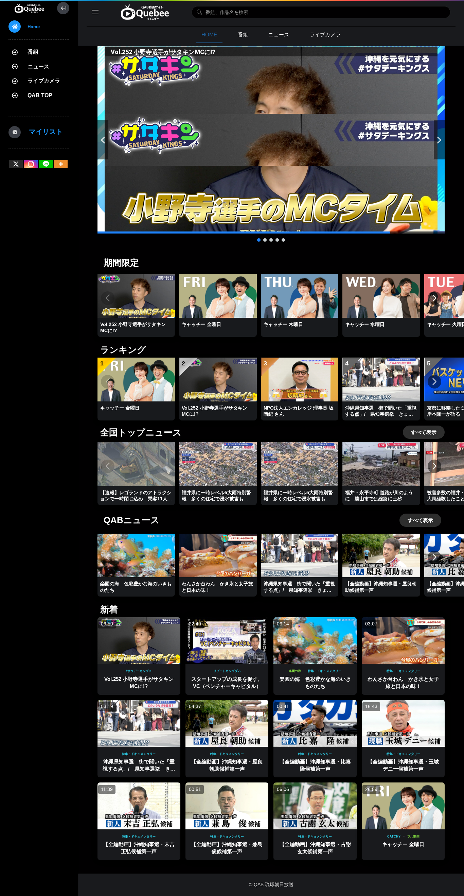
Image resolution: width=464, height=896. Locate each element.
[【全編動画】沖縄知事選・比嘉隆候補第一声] (314, 723)
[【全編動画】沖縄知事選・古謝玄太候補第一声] (314, 805)
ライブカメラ (44, 81)
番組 (33, 52)
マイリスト (42, 131)
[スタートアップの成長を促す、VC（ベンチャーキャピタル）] (226, 640)
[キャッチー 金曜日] (403, 805)
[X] (16, 164)
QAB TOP (40, 95)
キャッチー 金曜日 (403, 844)
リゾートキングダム (227, 671)
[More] (61, 164)
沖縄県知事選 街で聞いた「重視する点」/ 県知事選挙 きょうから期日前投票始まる (139, 768)
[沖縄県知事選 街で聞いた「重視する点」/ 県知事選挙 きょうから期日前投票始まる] (138, 723)
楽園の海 (295, 671)
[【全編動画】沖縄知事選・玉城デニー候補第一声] (403, 723)
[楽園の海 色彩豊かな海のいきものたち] (314, 640)
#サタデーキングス (139, 671)
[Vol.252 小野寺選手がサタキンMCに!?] (138, 640)
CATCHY (393, 836)
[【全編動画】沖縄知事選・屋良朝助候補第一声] (226, 723)
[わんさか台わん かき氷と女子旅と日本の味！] (403, 640)
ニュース (38, 66)
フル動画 (413, 836)
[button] (271, 140)
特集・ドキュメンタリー (324, 671)
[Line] (46, 164)
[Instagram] (31, 164)
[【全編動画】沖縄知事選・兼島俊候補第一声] (226, 805)
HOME (209, 34)
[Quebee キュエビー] (29, 8)
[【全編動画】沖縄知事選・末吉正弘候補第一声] (138, 805)
